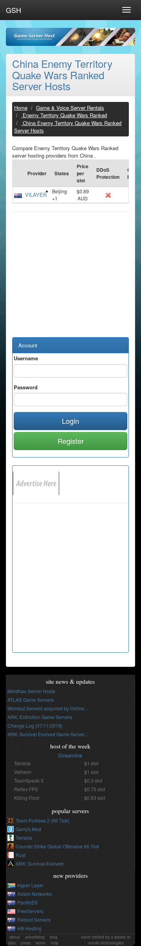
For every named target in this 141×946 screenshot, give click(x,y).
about (14, 937)
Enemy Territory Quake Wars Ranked (64, 115)
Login (70, 421)
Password (26, 387)
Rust (20, 855)
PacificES (27, 902)
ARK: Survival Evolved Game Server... (47, 734)
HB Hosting (29, 928)
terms (40, 943)
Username (26, 358)
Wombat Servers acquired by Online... (47, 708)
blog (54, 937)
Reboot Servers (34, 919)
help (54, 943)
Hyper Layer (30, 885)
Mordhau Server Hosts (31, 691)
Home (20, 107)
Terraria (24, 837)
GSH (13, 10)
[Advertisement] (70, 278)
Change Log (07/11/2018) (35, 725)
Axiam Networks (34, 893)
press (26, 943)
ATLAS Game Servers (30, 699)
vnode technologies (106, 943)
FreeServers (30, 911)
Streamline (70, 755)
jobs (12, 943)
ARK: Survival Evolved (39, 863)
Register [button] (71, 441)
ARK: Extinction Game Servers (39, 717)
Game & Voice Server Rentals (70, 107)
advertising (35, 937)
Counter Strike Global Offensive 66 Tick (57, 846)
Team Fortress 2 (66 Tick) (42, 820)
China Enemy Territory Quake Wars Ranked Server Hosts (62, 74)
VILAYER (36, 194)
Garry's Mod (28, 829)
